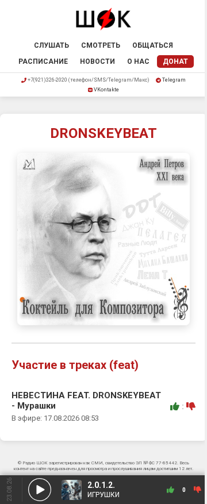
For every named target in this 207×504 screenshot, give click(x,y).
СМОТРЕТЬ (100, 45)
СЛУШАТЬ (51, 45)
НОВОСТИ (97, 61)
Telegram (174, 80)
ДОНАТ (175, 61)
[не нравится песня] (190, 406)
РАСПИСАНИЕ (43, 61)
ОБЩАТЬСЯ (152, 45)
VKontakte (106, 90)
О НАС (138, 61)
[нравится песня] (174, 406)
